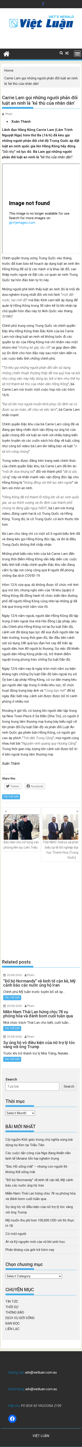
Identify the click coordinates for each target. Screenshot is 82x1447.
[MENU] (77, 53)
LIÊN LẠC (12, 1329)
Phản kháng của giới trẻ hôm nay (29, 1250)
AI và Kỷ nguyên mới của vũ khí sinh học (35, 1242)
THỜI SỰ (11, 1307)
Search (11, 1079)
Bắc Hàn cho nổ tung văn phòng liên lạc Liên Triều (21, 844)
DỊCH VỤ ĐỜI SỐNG (20, 1318)
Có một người (15, 1234)
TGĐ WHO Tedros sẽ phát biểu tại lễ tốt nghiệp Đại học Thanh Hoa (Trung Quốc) (60, 849)
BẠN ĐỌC (12, 1323)
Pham (9, 114)
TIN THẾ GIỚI (11, 796)
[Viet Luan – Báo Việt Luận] (6, 53)
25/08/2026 (14, 975)
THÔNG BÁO (14, 1312)
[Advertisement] (41, 910)
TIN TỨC (11, 1301)
